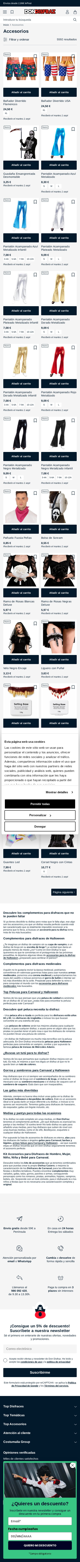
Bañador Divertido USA (55, 100)
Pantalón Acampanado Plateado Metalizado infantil (20, 321)
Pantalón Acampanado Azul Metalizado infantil (20, 248)
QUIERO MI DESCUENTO (40, 1545)
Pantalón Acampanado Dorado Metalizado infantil (19, 394)
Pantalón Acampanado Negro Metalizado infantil (57, 467)
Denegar (40, 826)
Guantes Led (11, 862)
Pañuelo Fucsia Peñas (17, 537)
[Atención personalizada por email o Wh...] (19, 1255)
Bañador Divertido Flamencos (14, 102)
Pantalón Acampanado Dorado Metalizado (55, 321)
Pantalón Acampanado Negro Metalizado (17, 467)
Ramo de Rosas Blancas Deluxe (18, 603)
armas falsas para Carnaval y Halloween (35, 1143)
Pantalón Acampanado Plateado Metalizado (55, 248)
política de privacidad (58, 1362)
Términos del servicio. (56, 1385)
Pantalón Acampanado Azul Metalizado (58, 175)
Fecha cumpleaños (23, 1529)
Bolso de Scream (52, 537)
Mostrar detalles (57, 792)
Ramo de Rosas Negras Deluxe (56, 603)
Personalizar (37, 815)
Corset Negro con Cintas (56, 862)
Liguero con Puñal (52, 668)
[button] (5, 12)
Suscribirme (40, 1372)
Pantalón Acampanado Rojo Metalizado (58, 394)
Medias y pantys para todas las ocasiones (32, 1113)
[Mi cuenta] (67, 12)
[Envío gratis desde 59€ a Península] (19, 1226)
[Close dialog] (72, 1465)
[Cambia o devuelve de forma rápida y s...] (60, 1255)
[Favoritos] (13, 12)
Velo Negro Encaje (15, 668)
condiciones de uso (31, 1362)
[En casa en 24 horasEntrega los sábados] (60, 1226)
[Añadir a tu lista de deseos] (35, 56)
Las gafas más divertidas (20, 1090)
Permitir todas (40, 804)
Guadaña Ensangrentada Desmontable (19, 175)
